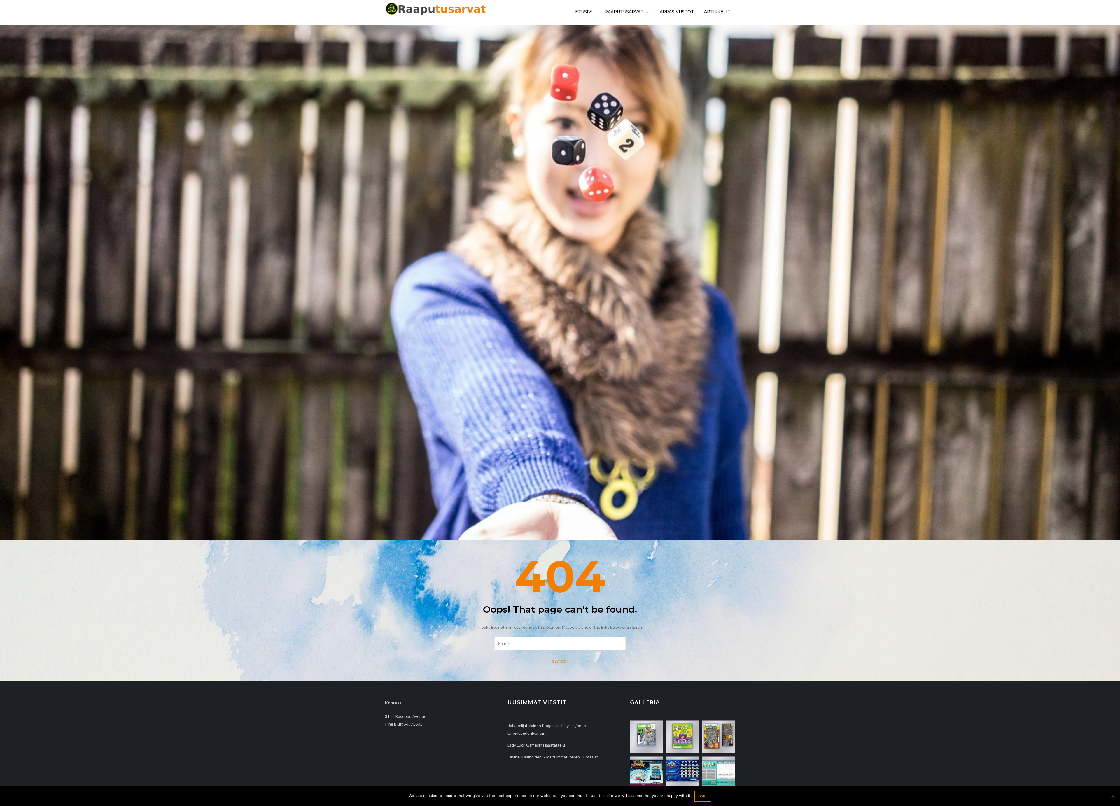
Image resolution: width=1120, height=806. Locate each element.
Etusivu (584, 11)
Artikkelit (717, 11)
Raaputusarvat (624, 11)
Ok (703, 796)
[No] (1113, 796)
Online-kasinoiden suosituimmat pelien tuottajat (553, 756)
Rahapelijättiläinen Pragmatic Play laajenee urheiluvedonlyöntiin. (547, 729)
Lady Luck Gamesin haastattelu (536, 744)
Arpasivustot (677, 11)
